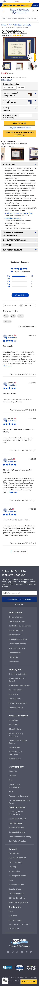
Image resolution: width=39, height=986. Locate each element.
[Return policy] (19, 967)
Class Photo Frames (17, 644)
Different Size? (6, 80)
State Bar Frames (16, 630)
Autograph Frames (17, 648)
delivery (20, 316)
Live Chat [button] (13, 916)
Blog (11, 791)
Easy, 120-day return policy (19, 128)
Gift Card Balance (16, 893)
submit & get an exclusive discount (19, 600)
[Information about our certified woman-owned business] (31, 967)
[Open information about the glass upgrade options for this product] (8, 108)
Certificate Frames (17, 621)
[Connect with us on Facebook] (8, 952)
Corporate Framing (17, 832)
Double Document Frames (20, 626)
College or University (17, 674)
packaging (7, 321)
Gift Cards (13, 657)
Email (11, 911)
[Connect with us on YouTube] (22, 952)
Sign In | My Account (17, 858)
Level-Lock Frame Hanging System (19, 213)
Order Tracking (15, 862)
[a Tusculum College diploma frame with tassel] (17, 154)
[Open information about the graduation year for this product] (3, 117)
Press (11, 780)
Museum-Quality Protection (16, 734)
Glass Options (15, 729)
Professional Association (19, 685)
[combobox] (27, 327)
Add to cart (19, 123)
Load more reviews (19, 552)
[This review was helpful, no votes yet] (29, 374)
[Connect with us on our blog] (31, 952)
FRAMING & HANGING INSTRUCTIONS (12, 233)
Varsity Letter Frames (18, 639)
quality (13, 316)
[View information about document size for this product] (25, 77)
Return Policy (14, 871)
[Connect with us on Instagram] (17, 952)
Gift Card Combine (17, 898)
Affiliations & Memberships (14, 785)
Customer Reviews (12, 250)
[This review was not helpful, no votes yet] (33, 374)
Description (8, 164)
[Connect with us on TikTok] (13, 952)
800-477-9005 (15, 920)
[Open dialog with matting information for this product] (10, 100)
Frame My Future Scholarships (16, 813)
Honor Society (15, 699)
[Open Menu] (3, 11)
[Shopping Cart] (36, 11)
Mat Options (14, 724)
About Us (13, 771)
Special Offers (15, 889)
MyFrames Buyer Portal (18, 902)
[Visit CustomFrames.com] (30, 1)
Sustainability (14, 759)
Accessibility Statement (19, 796)
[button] (33, 11)
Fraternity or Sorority (17, 703)
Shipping (6, 245)
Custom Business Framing (20, 836)
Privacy (5, 977)
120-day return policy (14, 240)
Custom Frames (15, 635)
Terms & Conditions (19, 977)
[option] (9, 87)
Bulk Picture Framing (17, 841)
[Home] (19, 11)
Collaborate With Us (17, 819)
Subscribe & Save (16, 884)
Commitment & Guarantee (15, 753)
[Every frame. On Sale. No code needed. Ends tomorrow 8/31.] (19, 5)
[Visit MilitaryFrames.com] (19, 1)
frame (6, 316)
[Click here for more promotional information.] (24, 135)
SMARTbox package (13, 218)
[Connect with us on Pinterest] (26, 952)
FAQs (11, 880)
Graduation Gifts (16, 708)
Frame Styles (14, 747)
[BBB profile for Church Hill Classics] (7, 967)
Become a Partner (16, 827)
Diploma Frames (16, 617)
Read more (7, 366)
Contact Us (14, 853)
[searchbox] (11, 305)
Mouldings (13, 720)
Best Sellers (14, 661)
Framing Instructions (17, 875)
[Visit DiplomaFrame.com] (8, 1)
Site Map (34, 977)
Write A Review (20, 295)
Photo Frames (15, 653)
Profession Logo (15, 690)
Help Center (14, 929)
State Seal (13, 694)
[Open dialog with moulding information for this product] (17, 93)
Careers (12, 775)
